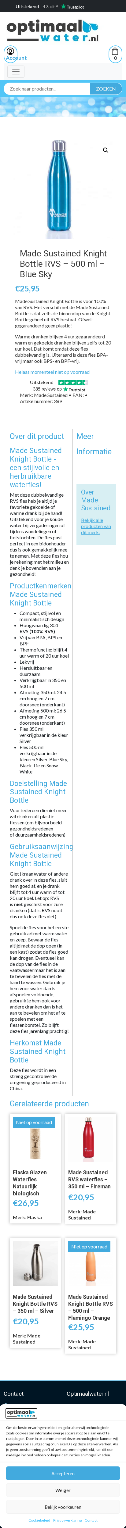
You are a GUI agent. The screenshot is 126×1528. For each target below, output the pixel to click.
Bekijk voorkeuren (63, 1507)
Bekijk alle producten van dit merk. (96, 526)
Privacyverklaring (67, 1520)
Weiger (63, 1490)
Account (16, 58)
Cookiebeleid (39, 1520)
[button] (105, 150)
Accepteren (63, 1473)
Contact (91, 1520)
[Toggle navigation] (15, 72)
